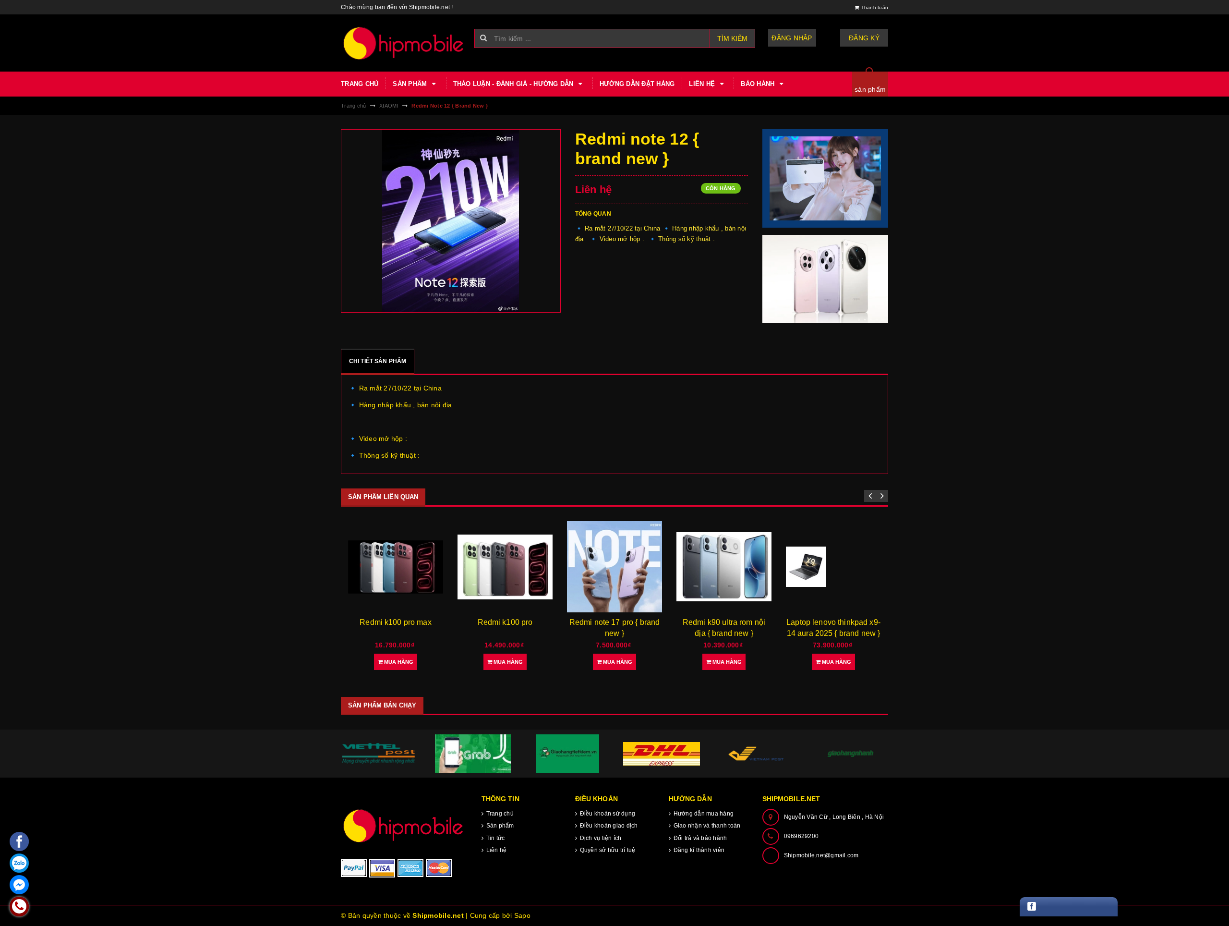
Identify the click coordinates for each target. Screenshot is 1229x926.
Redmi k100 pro (395, 622)
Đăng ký (864, 38)
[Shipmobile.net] (404, 825)
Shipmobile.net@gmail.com (821, 855)
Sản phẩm (411, 83)
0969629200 (801, 836)
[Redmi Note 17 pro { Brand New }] (505, 567)
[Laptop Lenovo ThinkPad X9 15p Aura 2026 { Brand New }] (833, 567)
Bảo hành (758, 83)
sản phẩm (870, 89)
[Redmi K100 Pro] (395, 567)
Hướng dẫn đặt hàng (637, 83)
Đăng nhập (791, 38)
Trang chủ (359, 83)
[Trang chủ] (404, 43)
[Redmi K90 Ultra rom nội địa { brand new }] (614, 566)
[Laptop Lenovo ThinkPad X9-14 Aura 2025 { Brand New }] (723, 567)
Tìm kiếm (732, 38)
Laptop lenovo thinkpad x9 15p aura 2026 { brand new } (833, 633)
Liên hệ (703, 83)
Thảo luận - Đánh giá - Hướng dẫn (514, 83)
